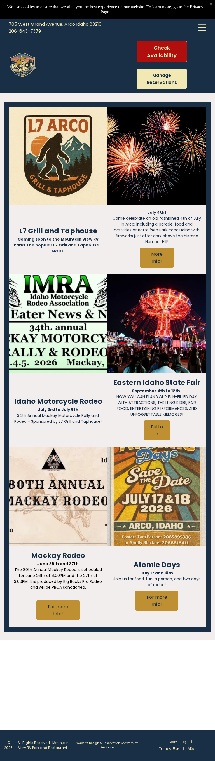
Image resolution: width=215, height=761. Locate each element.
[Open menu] (202, 28)
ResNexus (107, 747)
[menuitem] (177, 742)
